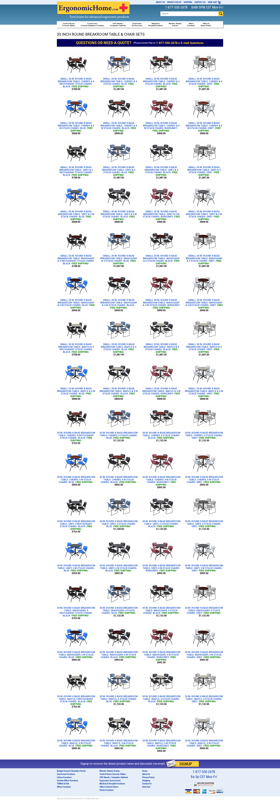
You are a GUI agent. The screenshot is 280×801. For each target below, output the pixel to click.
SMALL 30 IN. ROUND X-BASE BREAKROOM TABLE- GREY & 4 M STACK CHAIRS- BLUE (76, 215)
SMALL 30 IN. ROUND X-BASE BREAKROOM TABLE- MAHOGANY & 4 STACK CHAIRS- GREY (204, 260)
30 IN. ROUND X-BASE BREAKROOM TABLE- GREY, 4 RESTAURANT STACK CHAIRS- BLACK (76, 525)
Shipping (188, 2)
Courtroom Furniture (66, 774)
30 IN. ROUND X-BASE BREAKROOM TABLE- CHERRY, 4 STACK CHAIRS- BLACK (161, 435)
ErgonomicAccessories (137, 24)
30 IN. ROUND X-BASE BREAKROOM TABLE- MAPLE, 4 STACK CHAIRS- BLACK (161, 699)
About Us (160, 2)
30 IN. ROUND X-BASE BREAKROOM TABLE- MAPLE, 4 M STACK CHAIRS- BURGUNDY (161, 744)
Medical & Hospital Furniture (112, 783)
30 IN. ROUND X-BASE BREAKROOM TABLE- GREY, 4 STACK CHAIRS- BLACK (161, 524)
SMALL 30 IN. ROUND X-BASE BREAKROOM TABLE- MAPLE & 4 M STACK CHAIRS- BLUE (76, 392)
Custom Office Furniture (67, 780)
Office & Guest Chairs (109, 787)
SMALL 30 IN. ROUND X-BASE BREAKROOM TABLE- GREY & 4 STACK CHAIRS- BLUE (118, 171)
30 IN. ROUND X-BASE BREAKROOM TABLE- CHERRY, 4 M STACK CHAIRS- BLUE (76, 480)
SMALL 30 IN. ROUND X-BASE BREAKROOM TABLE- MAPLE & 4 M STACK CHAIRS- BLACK (119, 392)
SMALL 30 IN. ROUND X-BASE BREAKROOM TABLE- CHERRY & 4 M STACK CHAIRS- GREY (204, 127)
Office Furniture (64, 787)
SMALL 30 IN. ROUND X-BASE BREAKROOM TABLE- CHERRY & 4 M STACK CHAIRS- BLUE (76, 127)
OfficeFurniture (191, 24)
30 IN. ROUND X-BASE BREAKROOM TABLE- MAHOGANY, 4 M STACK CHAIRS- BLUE (76, 655)
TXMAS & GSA (63, 783)
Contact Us (200, 2)
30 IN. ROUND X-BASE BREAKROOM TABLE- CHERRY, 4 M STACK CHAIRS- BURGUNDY (161, 481)
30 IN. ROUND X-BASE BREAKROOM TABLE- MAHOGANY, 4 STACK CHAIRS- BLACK (161, 610)
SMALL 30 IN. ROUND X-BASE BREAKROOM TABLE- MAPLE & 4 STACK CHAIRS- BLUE (118, 348)
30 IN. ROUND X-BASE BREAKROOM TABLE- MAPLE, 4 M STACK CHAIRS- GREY (204, 743)
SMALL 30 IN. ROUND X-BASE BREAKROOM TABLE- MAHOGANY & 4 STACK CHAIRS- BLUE (118, 260)
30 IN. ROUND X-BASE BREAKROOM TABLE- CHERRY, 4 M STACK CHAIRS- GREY (204, 480)
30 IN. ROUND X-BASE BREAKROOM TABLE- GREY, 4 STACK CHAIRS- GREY (204, 524)
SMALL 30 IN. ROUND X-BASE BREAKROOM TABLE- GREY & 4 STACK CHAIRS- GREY (204, 171)
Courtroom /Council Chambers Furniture (92, 24)
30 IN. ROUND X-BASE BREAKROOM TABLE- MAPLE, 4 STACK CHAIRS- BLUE (119, 699)
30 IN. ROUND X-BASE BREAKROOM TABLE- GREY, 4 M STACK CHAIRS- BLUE (76, 568)
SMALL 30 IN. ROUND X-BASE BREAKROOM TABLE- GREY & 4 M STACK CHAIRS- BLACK (119, 215)
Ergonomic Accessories (110, 780)
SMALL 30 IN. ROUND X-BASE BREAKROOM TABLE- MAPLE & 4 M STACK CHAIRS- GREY (204, 392)
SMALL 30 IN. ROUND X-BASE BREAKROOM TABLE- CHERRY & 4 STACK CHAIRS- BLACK (161, 83)
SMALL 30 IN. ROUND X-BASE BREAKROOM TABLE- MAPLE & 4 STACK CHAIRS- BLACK (161, 348)
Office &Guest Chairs (206, 24)
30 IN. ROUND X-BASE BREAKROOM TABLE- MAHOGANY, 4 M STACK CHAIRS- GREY (204, 655)
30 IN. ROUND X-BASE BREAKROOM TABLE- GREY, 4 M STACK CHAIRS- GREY (204, 568)
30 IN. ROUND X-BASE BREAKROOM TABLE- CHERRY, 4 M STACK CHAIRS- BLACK (119, 480)
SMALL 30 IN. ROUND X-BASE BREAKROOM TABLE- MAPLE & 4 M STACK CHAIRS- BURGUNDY (161, 392)
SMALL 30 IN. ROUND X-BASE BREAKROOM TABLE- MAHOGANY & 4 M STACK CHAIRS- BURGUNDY (161, 304)
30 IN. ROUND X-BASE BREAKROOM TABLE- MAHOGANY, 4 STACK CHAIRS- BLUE (119, 610)
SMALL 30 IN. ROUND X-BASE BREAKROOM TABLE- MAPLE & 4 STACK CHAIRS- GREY (204, 348)
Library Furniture (64, 777)
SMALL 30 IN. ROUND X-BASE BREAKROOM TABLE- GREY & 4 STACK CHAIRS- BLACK (161, 171)
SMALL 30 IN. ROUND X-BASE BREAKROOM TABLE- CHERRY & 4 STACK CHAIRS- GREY (204, 83)
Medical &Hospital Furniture (155, 24)
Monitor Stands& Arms (175, 24)
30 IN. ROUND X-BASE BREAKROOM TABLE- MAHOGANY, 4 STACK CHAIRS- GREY (204, 610)
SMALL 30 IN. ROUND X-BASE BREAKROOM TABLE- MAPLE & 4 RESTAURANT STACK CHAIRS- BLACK (76, 348)
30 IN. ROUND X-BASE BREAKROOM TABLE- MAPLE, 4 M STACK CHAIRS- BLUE (76, 743)
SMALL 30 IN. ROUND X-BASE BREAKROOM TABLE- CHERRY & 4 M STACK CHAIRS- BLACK (118, 127)
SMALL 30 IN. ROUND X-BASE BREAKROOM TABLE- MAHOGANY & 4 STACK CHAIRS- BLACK (161, 260)
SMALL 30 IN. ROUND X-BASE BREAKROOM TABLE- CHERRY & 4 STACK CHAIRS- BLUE (118, 83)
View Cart (213, 2)
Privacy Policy (174, 2)
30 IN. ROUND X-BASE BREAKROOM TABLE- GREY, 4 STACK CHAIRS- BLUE (119, 524)
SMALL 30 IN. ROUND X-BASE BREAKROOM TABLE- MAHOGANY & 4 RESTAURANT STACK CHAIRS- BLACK (76, 260)
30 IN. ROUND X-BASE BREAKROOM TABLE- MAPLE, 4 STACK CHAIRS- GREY (204, 699)
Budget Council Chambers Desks (71, 771)
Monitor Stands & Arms (110, 771)
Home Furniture (107, 790)
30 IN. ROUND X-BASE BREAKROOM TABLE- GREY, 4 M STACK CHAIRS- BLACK (119, 568)
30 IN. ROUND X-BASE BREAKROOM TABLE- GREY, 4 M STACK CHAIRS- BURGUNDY (161, 568)
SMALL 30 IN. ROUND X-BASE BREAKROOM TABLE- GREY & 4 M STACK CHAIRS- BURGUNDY (161, 215)
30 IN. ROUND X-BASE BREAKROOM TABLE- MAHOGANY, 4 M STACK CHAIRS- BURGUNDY (161, 656)
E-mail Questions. (192, 43)
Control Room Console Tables (113, 774)
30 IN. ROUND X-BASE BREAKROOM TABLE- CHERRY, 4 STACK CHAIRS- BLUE (119, 435)
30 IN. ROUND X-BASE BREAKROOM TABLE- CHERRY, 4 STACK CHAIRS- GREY (204, 435)
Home (144, 771)
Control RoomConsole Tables (68, 24)
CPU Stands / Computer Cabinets (118, 24)
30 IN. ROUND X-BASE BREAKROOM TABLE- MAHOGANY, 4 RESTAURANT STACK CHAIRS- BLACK (76, 612)
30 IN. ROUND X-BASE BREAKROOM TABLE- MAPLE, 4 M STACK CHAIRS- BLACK (119, 743)
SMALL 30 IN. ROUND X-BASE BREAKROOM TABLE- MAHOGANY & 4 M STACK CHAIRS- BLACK (118, 304)
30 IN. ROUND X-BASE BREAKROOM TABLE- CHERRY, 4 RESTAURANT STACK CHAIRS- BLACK (76, 437)
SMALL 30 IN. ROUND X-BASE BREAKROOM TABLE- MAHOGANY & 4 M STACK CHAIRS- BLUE (76, 304)
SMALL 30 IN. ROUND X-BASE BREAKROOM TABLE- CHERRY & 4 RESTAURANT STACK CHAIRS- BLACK (76, 83)
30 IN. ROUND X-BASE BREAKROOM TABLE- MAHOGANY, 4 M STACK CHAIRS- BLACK (119, 655)
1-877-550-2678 (166, 43)
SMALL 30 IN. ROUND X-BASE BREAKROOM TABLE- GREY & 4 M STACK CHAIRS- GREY (204, 215)
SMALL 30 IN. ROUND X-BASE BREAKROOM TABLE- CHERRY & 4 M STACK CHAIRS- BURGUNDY (161, 127)
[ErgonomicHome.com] (93, 13)
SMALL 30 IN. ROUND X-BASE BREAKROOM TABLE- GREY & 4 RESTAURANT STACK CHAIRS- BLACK (76, 171)
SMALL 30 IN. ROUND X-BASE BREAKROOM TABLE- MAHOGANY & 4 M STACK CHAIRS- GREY (204, 304)
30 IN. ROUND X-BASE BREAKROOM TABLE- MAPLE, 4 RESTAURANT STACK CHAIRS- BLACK (76, 700)
